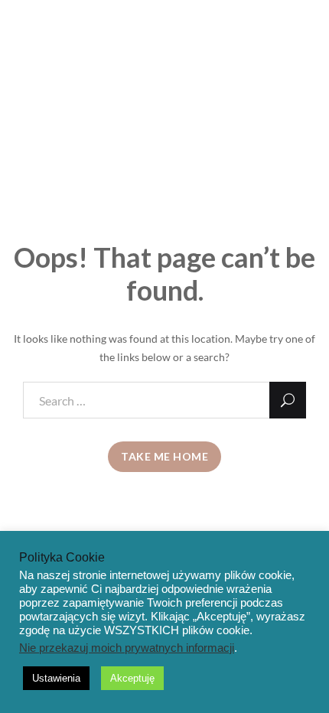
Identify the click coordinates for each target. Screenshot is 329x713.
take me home (164, 456)
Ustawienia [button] (56, 678)
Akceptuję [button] (132, 678)
